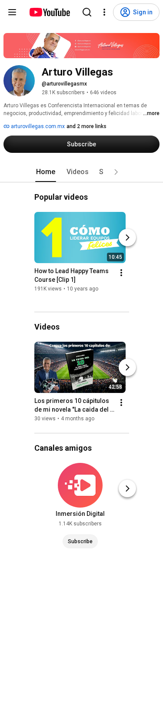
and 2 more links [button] (86, 126)
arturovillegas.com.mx (37, 126)
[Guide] (12, 12)
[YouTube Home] (49, 12)
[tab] (45, 172)
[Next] (127, 237)
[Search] (87, 12)
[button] (116, 172)
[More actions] (121, 272)
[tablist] (81, 172)
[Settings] (104, 12)
